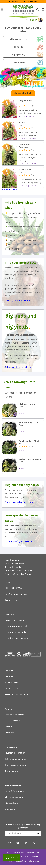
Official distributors (14, 715)
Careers (8, 727)
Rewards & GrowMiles (15, 620)
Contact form (11, 600)
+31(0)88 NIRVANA (13, 588)
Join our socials (12, 688)
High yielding (18, 54)
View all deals (10, 189)
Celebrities (10, 733)
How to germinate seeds (16, 626)
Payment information (15, 753)
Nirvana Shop (19, 852)
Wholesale (10, 809)
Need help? (31, 20)
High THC (18, 47)
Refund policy (34, 861)
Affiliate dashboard (14, 797)
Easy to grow (19, 62)
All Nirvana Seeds (18, 39)
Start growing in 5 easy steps (21, 541)
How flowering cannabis (16, 638)
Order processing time (15, 765)
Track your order (13, 771)
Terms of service (31, 856)
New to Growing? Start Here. (20, 502)
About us (9, 676)
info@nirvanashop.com (16, 594)
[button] (37, 9)
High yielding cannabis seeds (21, 367)
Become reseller (13, 721)
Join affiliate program (15, 791)
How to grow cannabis (15, 632)
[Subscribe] (38, 833)
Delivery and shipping (15, 759)
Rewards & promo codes (16, 694)
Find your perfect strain (18, 300)
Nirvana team (11, 682)
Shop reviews (11, 803)
